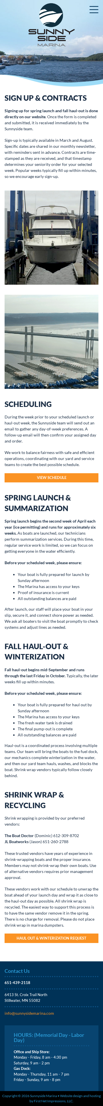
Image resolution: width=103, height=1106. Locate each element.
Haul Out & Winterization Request (51, 938)
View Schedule (51, 477)
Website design (71, 1096)
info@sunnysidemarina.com (29, 1013)
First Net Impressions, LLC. (54, 1101)
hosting (95, 1096)
